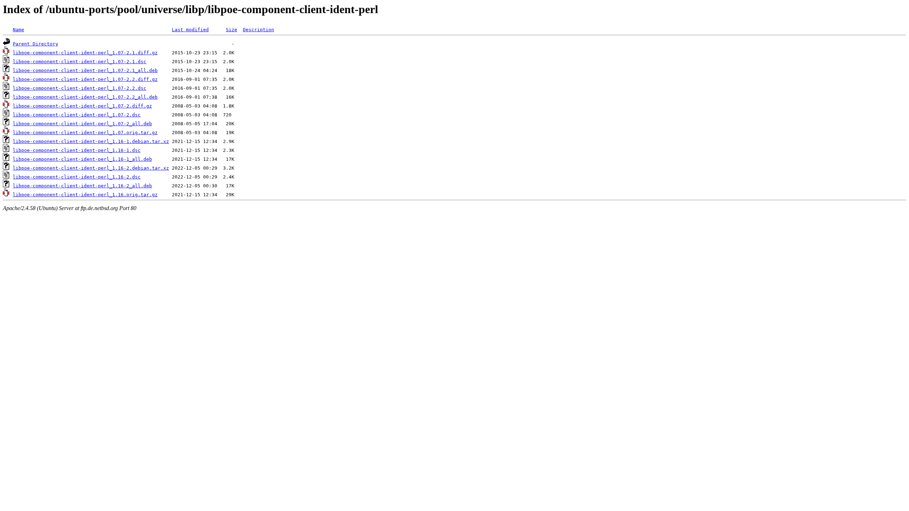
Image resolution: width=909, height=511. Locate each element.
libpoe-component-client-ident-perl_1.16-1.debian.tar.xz (91, 141)
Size (231, 29)
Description (258, 29)
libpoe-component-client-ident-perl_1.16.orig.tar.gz (85, 194)
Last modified (190, 29)
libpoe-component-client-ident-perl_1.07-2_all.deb (82, 123)
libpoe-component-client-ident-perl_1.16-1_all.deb (82, 159)
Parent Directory (35, 43)
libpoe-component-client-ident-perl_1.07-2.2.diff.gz (85, 79)
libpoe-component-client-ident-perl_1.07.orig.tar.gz (85, 132)
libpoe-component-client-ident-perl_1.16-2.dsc (77, 177)
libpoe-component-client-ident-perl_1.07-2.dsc (77, 114)
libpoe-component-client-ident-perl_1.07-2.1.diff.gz (85, 52)
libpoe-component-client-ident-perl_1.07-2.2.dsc (79, 88)
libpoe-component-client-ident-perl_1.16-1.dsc (77, 150)
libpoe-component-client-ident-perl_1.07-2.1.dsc (79, 61)
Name (18, 29)
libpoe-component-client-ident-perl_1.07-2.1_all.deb (85, 70)
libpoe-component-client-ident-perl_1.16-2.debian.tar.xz (91, 168)
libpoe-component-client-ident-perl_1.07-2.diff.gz (82, 106)
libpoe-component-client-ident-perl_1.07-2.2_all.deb (85, 97)
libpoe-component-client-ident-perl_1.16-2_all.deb (82, 185)
